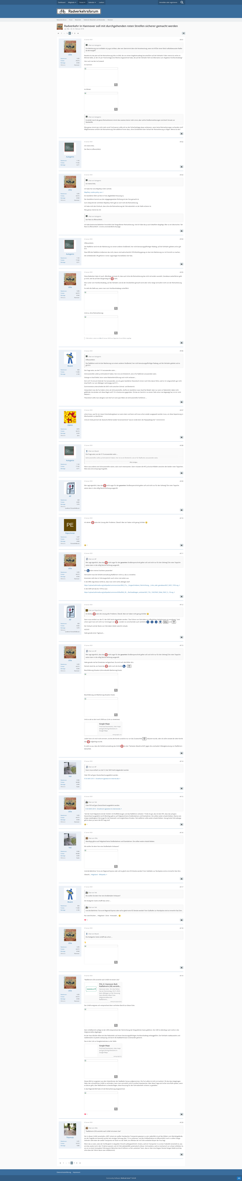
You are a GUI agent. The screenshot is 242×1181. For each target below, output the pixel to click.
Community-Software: (121, 1178)
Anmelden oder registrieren (168, 2)
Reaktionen (64, 58)
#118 (181, 928)
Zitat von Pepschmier (95, 610)
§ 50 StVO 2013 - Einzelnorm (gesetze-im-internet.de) (101, 778)
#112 (181, 605)
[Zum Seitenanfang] (239, 1178)
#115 (181, 796)
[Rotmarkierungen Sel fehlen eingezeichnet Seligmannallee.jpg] (101, 1101)
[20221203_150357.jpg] (101, 858)
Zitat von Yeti (92, 802)
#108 (181, 445)
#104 (181, 239)
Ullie (100, 338)
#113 (181, 645)
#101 (181, 40)
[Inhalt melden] (181, 133)
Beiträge (63, 63)
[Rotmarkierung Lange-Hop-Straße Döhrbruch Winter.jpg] (101, 101)
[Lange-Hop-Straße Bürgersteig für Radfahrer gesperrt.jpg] (101, 300)
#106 (181, 351)
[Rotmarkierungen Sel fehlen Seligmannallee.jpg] (101, 1017)
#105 (181, 272)
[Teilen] (183, 33)
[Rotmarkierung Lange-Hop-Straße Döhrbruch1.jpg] (101, 77)
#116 (181, 832)
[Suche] (182, 2)
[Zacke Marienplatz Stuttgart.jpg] (101, 954)
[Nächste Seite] (78, 33)
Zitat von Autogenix (94, 45)
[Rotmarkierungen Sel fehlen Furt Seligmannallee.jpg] (101, 1069)
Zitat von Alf (92, 559)
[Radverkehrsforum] (121, 11)
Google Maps (104, 724)
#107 (181, 410)
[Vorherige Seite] (58, 33)
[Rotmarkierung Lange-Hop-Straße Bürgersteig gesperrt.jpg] (101, 707)
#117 (181, 887)
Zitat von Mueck (93, 451)
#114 (181, 761)
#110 (181, 518)
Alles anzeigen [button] (133, 462)
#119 (181, 976)
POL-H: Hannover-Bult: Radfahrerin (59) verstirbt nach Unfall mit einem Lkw (110, 985)
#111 (181, 553)
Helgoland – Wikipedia (98, 874)
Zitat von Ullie (92, 838)
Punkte (62, 60)
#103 (181, 175)
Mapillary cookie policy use (93, 192)
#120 (181, 1122)
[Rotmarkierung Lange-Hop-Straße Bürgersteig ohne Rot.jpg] (101, 325)
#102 (181, 142)
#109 (181, 481)
